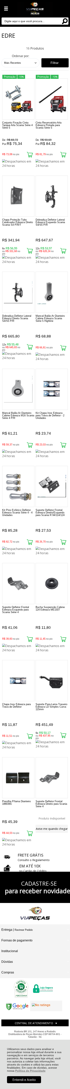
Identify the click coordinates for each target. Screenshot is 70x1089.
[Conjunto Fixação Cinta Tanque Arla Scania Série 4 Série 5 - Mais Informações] (18, 99)
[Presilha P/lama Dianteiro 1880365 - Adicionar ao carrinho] (29, 833)
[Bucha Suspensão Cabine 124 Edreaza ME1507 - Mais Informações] (52, 583)
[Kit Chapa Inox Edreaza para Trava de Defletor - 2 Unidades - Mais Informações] (52, 389)
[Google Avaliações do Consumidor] (46, 1006)
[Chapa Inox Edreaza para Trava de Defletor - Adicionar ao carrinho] (29, 736)
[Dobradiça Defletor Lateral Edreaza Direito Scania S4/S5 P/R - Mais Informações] (18, 292)
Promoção (9, 76)
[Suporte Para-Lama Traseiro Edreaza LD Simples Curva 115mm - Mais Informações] (52, 680)
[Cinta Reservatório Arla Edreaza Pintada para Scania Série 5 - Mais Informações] (52, 99)
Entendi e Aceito (24, 1080)
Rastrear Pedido (24, 929)
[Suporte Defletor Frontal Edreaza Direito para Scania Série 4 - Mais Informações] (52, 777)
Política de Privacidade (30, 1070)
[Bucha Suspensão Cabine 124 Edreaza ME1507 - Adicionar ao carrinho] (63, 639)
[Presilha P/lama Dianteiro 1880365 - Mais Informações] (18, 777)
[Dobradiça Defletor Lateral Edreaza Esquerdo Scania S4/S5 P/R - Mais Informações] (52, 196)
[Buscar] (64, 20)
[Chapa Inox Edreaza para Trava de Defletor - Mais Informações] (18, 680)
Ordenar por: (20, 56)
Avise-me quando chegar (52, 829)
